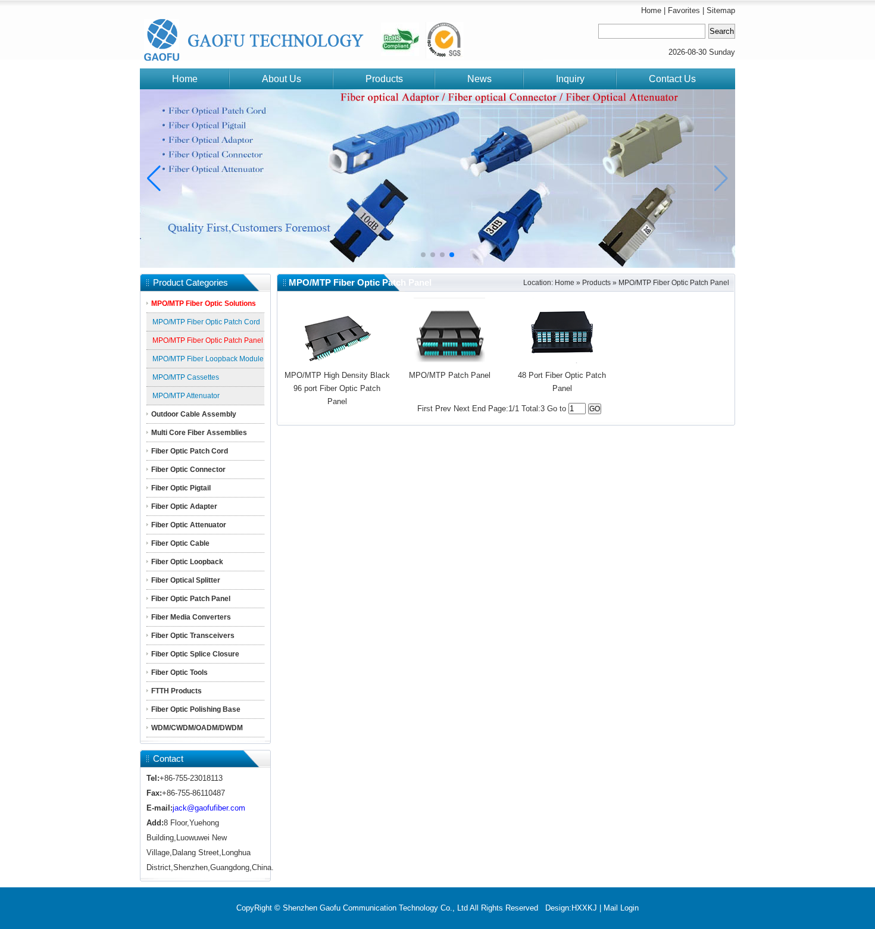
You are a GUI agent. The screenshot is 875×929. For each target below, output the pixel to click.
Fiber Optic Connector (188, 469)
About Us (281, 79)
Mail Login (621, 907)
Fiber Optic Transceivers (193, 635)
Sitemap (721, 10)
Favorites (684, 10)
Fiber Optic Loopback (187, 562)
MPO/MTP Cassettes (185, 377)
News (479, 79)
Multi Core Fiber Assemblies (199, 432)
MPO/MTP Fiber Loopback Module (208, 359)
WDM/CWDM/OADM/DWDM (197, 728)
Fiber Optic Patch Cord (189, 451)
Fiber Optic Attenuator (188, 525)
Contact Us (672, 79)
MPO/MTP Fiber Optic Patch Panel (207, 340)
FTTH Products (176, 691)
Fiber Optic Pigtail (181, 488)
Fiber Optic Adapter (184, 506)
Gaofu (175, 34)
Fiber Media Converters (191, 617)
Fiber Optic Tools (179, 672)
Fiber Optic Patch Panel (190, 599)
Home (651, 10)
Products (384, 79)
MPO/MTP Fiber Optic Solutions (203, 303)
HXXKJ (584, 907)
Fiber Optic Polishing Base (195, 709)
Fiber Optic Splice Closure (195, 654)
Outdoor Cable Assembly (193, 414)
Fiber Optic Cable (180, 543)
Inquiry (570, 79)
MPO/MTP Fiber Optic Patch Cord (206, 322)
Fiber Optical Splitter (185, 580)
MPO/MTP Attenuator (186, 396)
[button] (154, 178)
